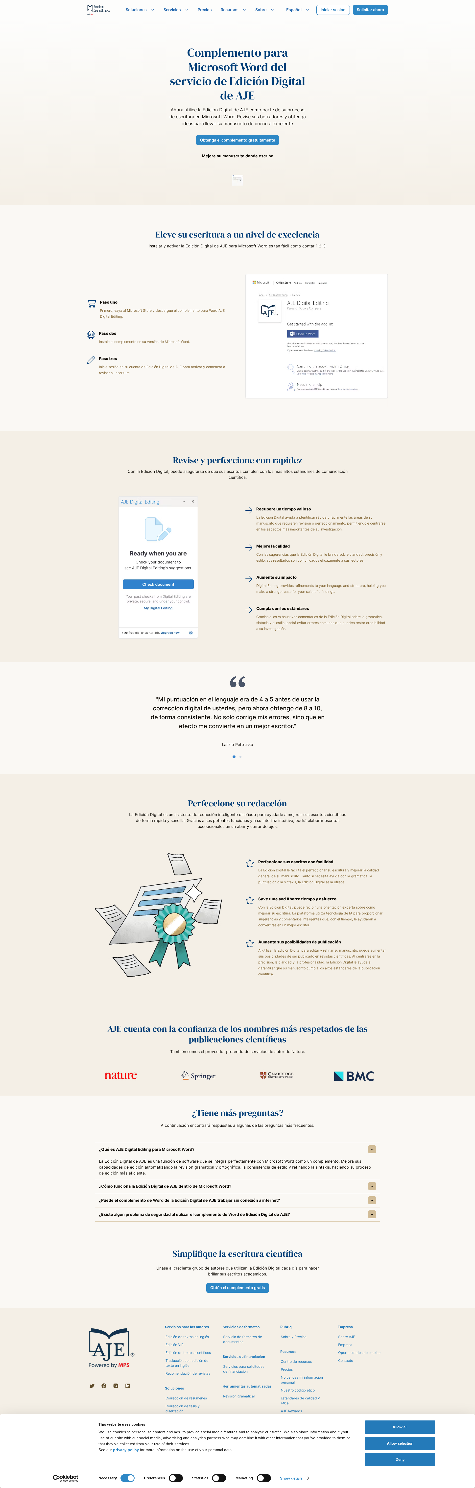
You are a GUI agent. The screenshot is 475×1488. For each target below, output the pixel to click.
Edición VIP (175, 1345)
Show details (291, 1478)
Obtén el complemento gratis (237, 1287)
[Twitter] (92, 1386)
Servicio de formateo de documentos (242, 1339)
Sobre (260, 9)
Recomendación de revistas (188, 1373)
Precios (205, 9)
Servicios (172, 9)
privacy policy (126, 1450)
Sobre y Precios (293, 1337)
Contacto (345, 1360)
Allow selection (400, 1443)
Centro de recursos (296, 1361)
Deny (400, 1459)
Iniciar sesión (333, 9)
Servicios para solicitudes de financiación (243, 1368)
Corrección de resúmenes (186, 1398)
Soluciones (136, 9)
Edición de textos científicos (188, 1352)
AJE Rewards (291, 1411)
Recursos (229, 9)
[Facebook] (104, 1386)
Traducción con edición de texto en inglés (187, 1363)
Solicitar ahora (370, 9)
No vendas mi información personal (302, 1379)
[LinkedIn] (128, 1386)
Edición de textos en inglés (187, 1337)
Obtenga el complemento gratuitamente (237, 140)
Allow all (400, 1427)
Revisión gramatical (239, 1396)
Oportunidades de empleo (359, 1352)
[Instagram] (116, 1386)
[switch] (176, 1478)
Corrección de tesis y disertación (183, 1408)
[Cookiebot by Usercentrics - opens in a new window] (65, 1478)
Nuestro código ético (298, 1390)
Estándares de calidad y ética (300, 1400)
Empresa (345, 1345)
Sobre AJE (346, 1337)
